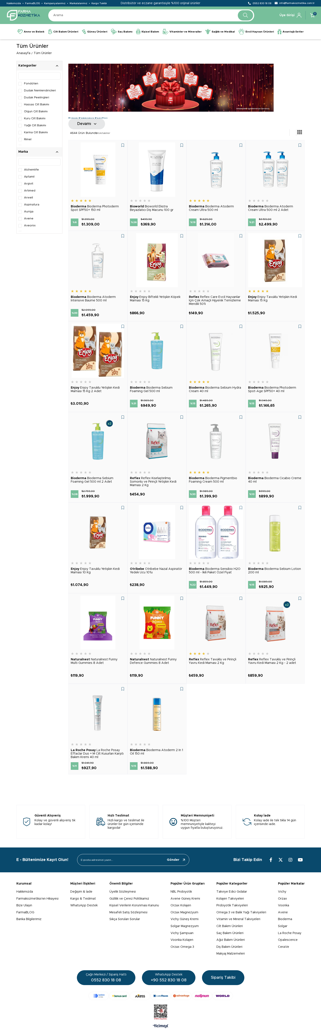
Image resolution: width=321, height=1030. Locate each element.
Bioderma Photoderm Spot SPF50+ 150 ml (95, 208)
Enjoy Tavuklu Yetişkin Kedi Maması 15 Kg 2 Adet (95, 389)
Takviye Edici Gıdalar (231, 891)
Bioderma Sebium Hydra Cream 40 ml (215, 389)
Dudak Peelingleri (36, 97)
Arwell (28, 197)
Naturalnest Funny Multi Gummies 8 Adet (94, 661)
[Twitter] (280, 860)
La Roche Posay (289, 933)
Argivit (28, 183)
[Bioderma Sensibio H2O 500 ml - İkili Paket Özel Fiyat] (216, 532)
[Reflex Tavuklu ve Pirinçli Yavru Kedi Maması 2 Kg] (216, 623)
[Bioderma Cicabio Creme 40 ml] (275, 441)
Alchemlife (31, 169)
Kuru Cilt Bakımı (34, 118)
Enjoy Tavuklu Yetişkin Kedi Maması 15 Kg (272, 299)
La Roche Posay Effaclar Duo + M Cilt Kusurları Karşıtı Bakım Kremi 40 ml (97, 754)
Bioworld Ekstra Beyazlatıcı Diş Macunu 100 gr (151, 208)
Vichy (282, 891)
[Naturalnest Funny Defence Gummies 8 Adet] (157, 623)
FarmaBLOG (32, 3)
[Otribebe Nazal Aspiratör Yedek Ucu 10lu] (157, 532)
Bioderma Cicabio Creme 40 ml (274, 480)
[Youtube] (300, 860)
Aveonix (30, 225)
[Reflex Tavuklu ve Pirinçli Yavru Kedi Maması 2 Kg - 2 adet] (275, 623)
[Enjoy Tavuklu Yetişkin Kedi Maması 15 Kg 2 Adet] (98, 351)
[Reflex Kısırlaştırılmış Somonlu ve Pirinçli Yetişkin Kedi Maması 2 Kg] (157, 441)
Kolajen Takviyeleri (230, 898)
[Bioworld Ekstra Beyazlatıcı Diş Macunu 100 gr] (157, 169)
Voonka (283, 905)
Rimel (27, 139)
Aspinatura (31, 204)
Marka (23, 151)
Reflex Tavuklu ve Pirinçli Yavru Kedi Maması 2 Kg (212, 661)
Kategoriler (27, 65)
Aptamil (29, 176)
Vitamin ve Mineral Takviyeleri (238, 919)
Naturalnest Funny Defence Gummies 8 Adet (153, 661)
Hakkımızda (14, 3)
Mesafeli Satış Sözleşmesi (128, 912)
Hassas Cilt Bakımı (36, 104)
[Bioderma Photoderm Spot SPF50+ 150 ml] (98, 169)
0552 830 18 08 (262, 3)
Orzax (282, 898)
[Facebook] (270, 860)
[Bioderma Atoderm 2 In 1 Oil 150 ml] (157, 713)
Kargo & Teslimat (83, 898)
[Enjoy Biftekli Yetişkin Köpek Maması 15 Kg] (157, 260)
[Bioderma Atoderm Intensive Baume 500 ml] (98, 260)
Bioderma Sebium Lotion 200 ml (274, 570)
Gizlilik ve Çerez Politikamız (129, 898)
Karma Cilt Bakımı (36, 132)
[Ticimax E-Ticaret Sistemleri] (160, 1026)
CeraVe (283, 946)
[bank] (160, 996)
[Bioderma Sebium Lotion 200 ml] (275, 532)
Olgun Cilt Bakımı (36, 111)
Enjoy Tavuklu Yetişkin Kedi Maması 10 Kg (95, 570)
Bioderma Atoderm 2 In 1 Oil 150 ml (156, 752)
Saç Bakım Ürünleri (229, 933)
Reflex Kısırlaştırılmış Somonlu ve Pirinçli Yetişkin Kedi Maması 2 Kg (153, 482)
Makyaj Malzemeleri (230, 953)
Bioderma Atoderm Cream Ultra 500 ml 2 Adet (270, 208)
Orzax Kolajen (181, 905)
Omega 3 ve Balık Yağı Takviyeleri (241, 912)
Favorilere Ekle (122, 145)
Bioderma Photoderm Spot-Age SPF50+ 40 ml (272, 389)
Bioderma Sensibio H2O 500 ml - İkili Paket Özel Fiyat (214, 570)
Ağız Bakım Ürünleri (230, 939)
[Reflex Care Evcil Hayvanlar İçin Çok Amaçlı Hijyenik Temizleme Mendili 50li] (216, 260)
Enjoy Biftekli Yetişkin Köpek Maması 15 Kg (155, 299)
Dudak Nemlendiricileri (40, 90)
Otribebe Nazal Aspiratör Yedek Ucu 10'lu (156, 570)
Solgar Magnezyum (185, 926)
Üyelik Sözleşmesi (122, 891)
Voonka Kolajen (182, 939)
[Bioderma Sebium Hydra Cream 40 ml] (216, 351)
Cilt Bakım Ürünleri (229, 926)
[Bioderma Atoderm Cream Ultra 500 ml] (216, 169)
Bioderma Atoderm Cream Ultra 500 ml (211, 208)
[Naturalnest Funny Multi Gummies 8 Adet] (98, 623)
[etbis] (160, 1012)
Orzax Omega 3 (182, 946)
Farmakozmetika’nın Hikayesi (37, 898)
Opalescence (288, 939)
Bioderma (285, 919)
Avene (28, 218)
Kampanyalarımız (55, 3)
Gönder (173, 859)
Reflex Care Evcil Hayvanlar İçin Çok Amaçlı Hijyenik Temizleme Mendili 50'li (215, 301)
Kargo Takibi (99, 3)
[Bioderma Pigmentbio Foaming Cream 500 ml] (216, 441)
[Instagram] (290, 860)
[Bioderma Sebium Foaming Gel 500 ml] (157, 351)
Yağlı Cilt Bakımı (35, 125)
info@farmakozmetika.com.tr (296, 3)
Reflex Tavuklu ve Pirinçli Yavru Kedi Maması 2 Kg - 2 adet (272, 661)
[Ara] (245, 15)
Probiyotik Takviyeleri (232, 905)
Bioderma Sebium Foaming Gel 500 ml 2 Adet (92, 480)
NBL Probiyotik (181, 891)
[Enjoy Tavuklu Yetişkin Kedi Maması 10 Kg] (98, 532)
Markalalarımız (78, 3)
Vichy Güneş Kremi (184, 919)
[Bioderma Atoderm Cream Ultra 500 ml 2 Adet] (275, 169)
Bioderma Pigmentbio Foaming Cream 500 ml (213, 480)
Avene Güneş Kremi (185, 898)
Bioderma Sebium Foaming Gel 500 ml (151, 389)
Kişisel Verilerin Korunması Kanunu (134, 905)
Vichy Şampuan (182, 933)
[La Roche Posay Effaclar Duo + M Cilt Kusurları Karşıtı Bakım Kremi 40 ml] (98, 713)
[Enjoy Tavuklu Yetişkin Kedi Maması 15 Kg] (275, 260)
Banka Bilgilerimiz (28, 919)
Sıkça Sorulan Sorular (124, 919)
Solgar (282, 926)
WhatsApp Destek (84, 905)
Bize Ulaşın (24, 905)
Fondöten (31, 83)
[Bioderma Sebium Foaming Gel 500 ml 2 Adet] (98, 441)
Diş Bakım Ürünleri (229, 946)
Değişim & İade (81, 891)
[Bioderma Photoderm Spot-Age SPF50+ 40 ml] (275, 351)
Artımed (29, 190)
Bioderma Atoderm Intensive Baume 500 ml (93, 299)
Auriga (28, 211)
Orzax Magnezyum (184, 912)
